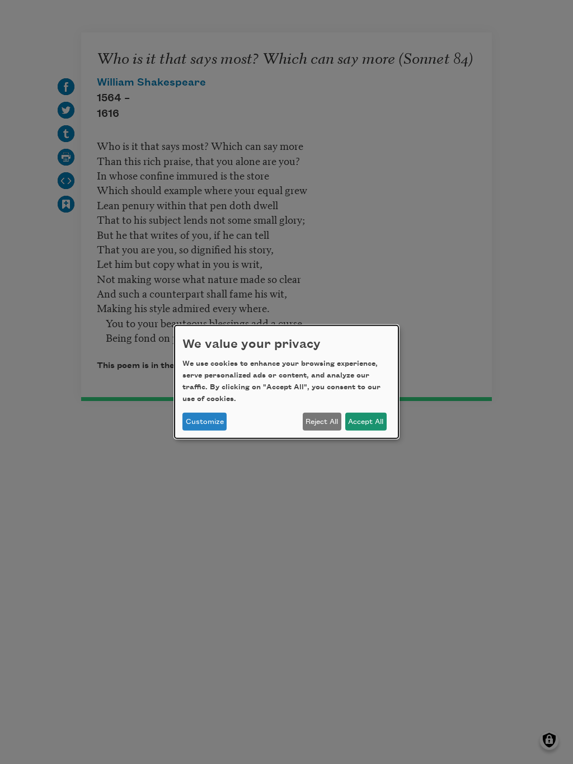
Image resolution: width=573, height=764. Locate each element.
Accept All (365, 422)
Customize (205, 422)
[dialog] (286, 382)
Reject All (322, 422)
